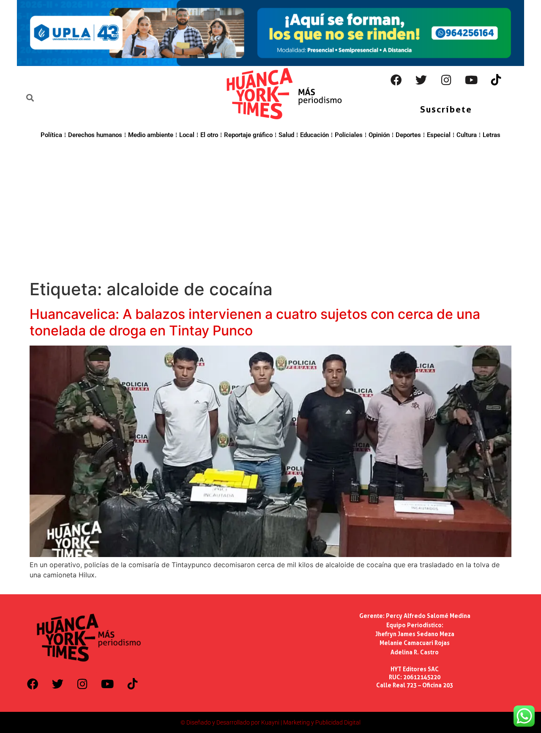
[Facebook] (396, 80)
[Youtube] (471, 80)
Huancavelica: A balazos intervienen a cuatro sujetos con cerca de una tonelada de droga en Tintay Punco (255, 322)
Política (51, 135)
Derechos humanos (95, 135)
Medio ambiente (150, 135)
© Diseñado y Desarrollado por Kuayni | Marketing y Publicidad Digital (270, 722)
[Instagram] (446, 80)
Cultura (466, 135)
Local (186, 135)
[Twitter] (421, 80)
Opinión (379, 135)
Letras (491, 135)
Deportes (408, 135)
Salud (286, 135)
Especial (439, 135)
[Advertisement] (270, 208)
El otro (209, 135)
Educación (314, 135)
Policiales (349, 135)
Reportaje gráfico (248, 135)
